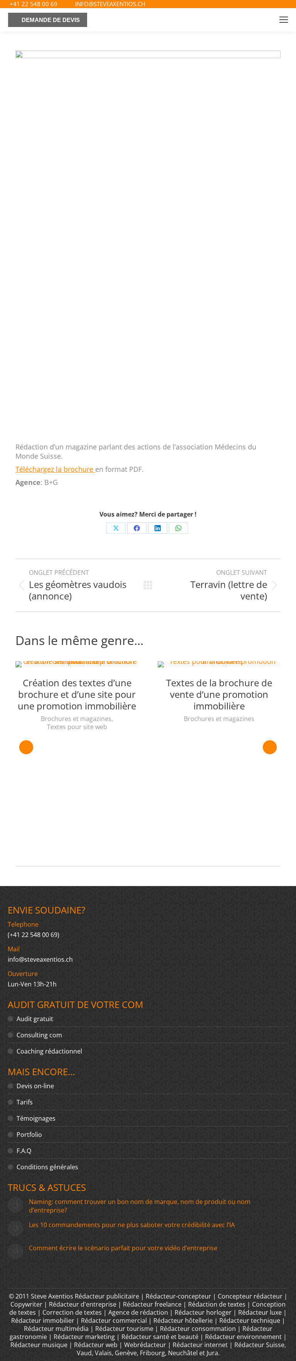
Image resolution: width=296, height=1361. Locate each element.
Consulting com (39, 1035)
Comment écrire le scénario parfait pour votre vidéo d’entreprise (123, 1248)
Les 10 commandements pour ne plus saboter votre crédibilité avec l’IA (132, 1225)
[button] (26, 747)
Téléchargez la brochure (55, 469)
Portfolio (29, 1134)
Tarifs (25, 1102)
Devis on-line (35, 1086)
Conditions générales (47, 1167)
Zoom (77, 664)
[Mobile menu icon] (283, 19)
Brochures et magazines (76, 719)
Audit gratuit (35, 1019)
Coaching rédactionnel (49, 1051)
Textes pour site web (77, 727)
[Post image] (15, 1205)
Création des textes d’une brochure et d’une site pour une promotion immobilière (77, 694)
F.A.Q (24, 1151)
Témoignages (36, 1118)
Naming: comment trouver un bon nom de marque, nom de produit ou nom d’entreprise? (140, 1205)
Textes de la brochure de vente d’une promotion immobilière (219, 694)
